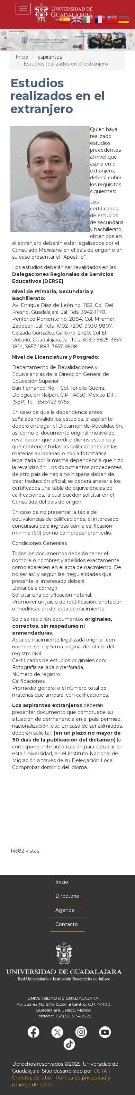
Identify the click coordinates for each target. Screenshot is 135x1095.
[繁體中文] (112, 19)
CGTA (100, 1071)
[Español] (65, 19)
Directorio (67, 896)
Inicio (22, 57)
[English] (77, 19)
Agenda (64, 910)
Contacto (66, 924)
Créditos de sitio (31, 1078)
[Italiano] (88, 19)
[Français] (100, 19)
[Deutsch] (124, 19)
